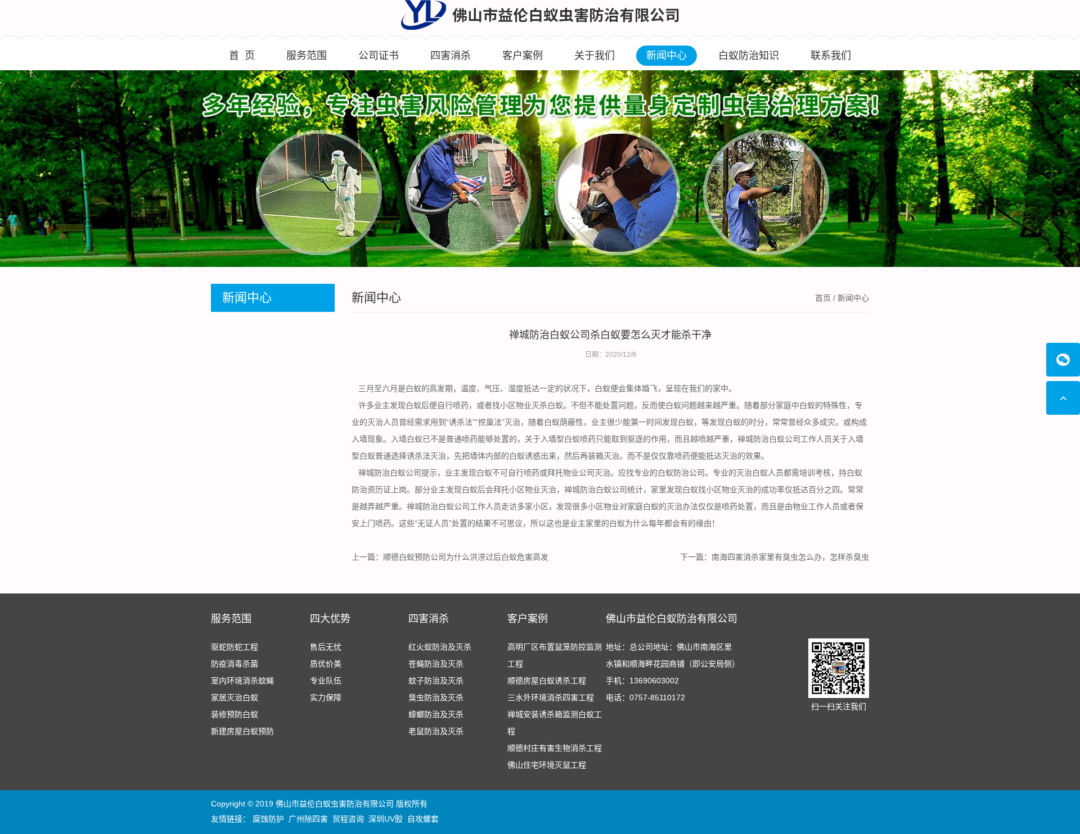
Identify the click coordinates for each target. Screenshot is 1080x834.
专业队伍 (325, 680)
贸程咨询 (348, 818)
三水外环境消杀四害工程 (550, 697)
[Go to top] (1063, 398)
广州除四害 (308, 818)
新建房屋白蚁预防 (242, 731)
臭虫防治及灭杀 (436, 697)
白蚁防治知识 (748, 55)
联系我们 (831, 55)
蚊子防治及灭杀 (436, 680)
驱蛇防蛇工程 (234, 646)
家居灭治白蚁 (234, 697)
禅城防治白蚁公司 (768, 438)
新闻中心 (666, 55)
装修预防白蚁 (234, 714)
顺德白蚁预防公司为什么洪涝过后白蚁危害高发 (465, 556)
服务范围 (306, 55)
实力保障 (325, 697)
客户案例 (522, 55)
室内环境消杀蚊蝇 (242, 680)
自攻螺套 (423, 818)
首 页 (242, 55)
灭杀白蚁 (547, 405)
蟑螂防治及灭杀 (436, 714)
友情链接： (230, 818)
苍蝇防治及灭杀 (436, 663)
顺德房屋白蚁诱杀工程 (546, 680)
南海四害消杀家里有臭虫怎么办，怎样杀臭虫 (790, 556)
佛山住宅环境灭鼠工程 (546, 764)
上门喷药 (375, 523)
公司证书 (378, 55)
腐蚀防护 (268, 818)
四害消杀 (450, 55)
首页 (823, 297)
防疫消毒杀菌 (234, 663)
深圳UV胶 (385, 818)
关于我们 (594, 55)
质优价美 (325, 663)
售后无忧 (325, 646)
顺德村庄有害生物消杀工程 (554, 748)
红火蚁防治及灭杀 (439, 646)
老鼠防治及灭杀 (436, 731)
